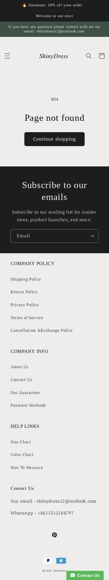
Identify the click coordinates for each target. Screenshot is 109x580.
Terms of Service (27, 317)
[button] (7, 56)
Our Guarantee (25, 392)
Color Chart (22, 454)
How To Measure (27, 467)
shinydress (60, 570)
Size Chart (21, 441)
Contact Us (21, 379)
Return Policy (24, 291)
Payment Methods (28, 405)
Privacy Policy (25, 304)
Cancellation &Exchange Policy (42, 330)
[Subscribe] (91, 236)
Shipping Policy (26, 279)
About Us (19, 366)
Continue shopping (54, 139)
